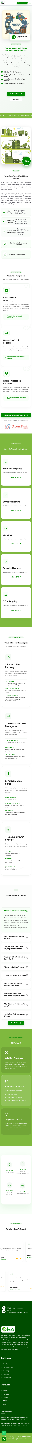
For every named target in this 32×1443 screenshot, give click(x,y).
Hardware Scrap (8, 1367)
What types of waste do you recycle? (14, 937)
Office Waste (7, 1377)
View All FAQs (15, 1023)
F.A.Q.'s (5, 1401)
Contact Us (6, 1397)
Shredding (6, 1374)
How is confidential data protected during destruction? (14, 995)
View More (15, 477)
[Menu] (29, 3)
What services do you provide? (15, 911)
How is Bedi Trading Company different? (14, 1015)
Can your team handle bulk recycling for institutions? (13, 948)
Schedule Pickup (23, 3)
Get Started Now (15, 94)
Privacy (5, 1404)
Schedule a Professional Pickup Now (15, 415)
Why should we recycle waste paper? (14, 1005)
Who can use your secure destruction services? (13, 984)
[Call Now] (4, 1439)
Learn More (16, 99)
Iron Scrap (6, 1371)
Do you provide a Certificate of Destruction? (14, 958)
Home (5, 1390)
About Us (6, 1394)
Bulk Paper (6, 1364)
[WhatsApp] (4, 1433)
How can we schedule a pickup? (15, 975)
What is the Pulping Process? (14, 967)
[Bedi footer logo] (8, 1329)
